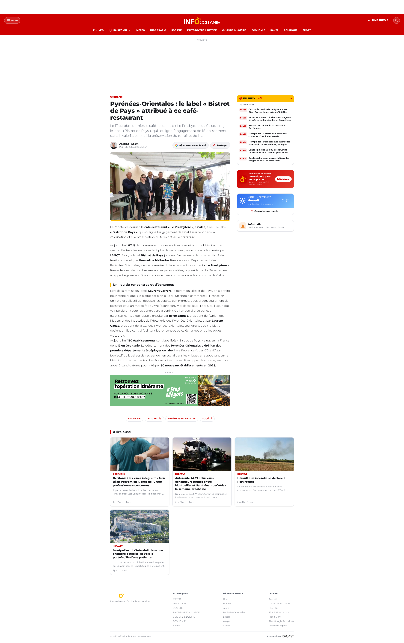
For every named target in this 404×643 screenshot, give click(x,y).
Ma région (120, 30)
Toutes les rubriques (280, 603)
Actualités (154, 418)
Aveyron (227, 621)
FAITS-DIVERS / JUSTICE (202, 30)
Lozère (226, 616)
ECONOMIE (258, 30)
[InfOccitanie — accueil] (202, 20)
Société (207, 418)
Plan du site (275, 616)
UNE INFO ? (378, 20)
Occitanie (116, 96)
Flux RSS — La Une (279, 612)
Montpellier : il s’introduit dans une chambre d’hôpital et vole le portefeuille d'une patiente (138, 554)
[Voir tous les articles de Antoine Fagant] (113, 145)
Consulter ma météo (267, 211)
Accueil (273, 599)
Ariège (226, 625)
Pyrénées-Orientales (182, 418)
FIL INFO (98, 30)
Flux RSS (273, 608)
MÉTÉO (140, 30)
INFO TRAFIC (158, 30)
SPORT (307, 30)
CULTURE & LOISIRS (234, 30)
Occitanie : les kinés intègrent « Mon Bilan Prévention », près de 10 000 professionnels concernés (139, 482)
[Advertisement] (202, 64)
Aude (226, 608)
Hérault (227, 603)
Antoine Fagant (129, 143)
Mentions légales (278, 625)
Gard (226, 599)
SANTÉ (274, 30)
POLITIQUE (290, 30)
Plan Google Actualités (281, 621)
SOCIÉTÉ (176, 30)
